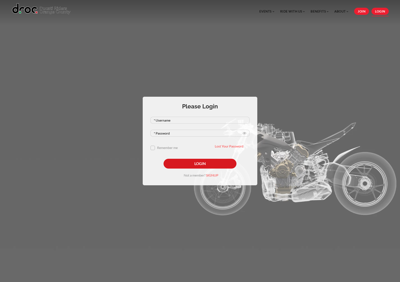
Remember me (167, 148)
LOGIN (200, 163)
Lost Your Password (229, 146)
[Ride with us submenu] (304, 11)
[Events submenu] (273, 11)
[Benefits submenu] (328, 11)
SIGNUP (212, 175)
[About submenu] (347, 11)
